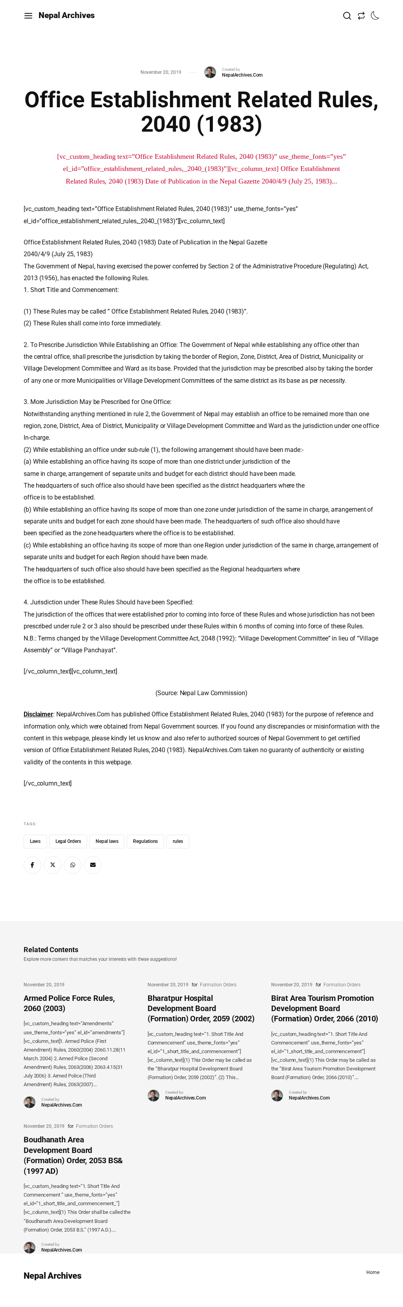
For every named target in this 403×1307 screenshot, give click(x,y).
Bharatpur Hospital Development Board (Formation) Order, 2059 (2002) (201, 1008)
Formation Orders (218, 984)
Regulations (145, 841)
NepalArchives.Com (242, 75)
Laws (35, 841)
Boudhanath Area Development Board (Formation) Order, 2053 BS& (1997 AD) (73, 1155)
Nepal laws (107, 841)
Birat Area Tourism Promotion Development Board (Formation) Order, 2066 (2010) (324, 1008)
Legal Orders (68, 841)
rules (178, 841)
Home (372, 1272)
